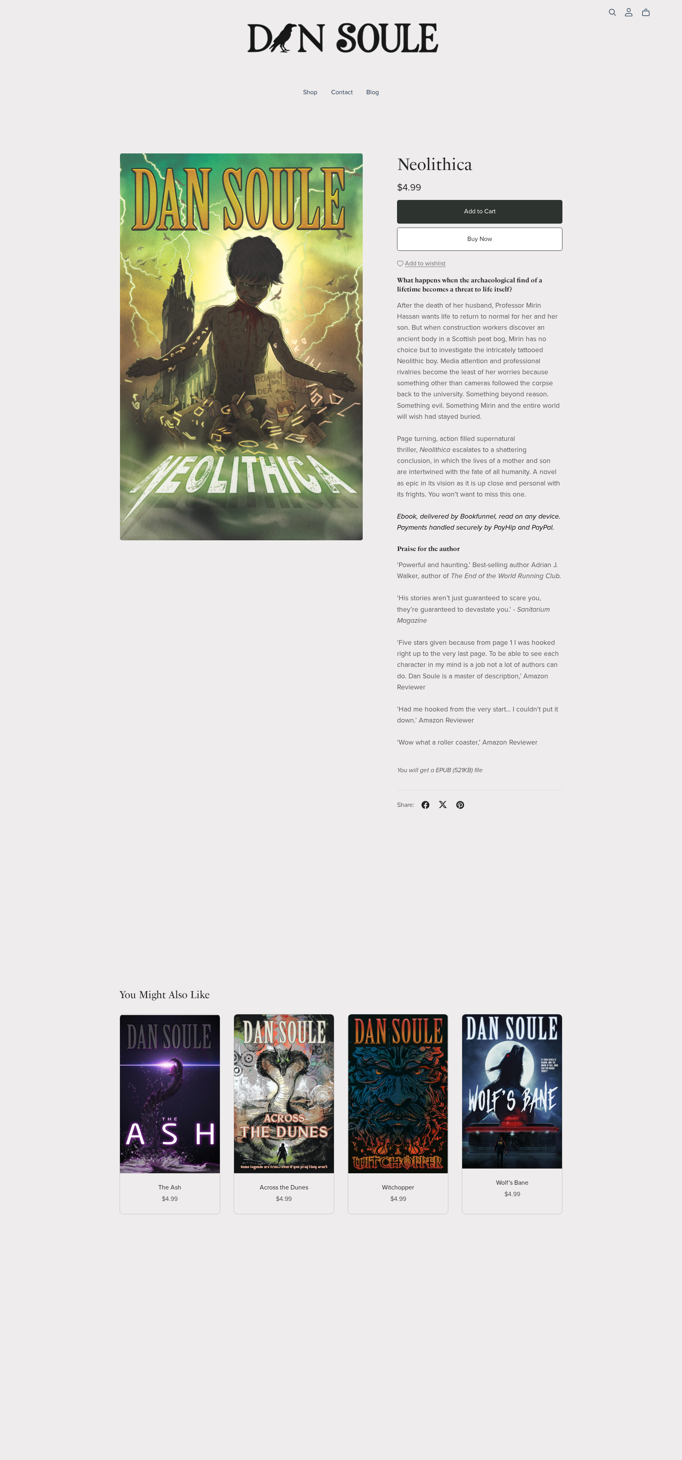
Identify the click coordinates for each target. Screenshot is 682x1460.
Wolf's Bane (512, 1183)
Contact (342, 92)
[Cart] (649, 13)
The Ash (169, 1187)
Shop (310, 92)
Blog (372, 92)
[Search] (612, 12)
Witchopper (398, 1187)
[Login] (628, 12)
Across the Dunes (284, 1187)
